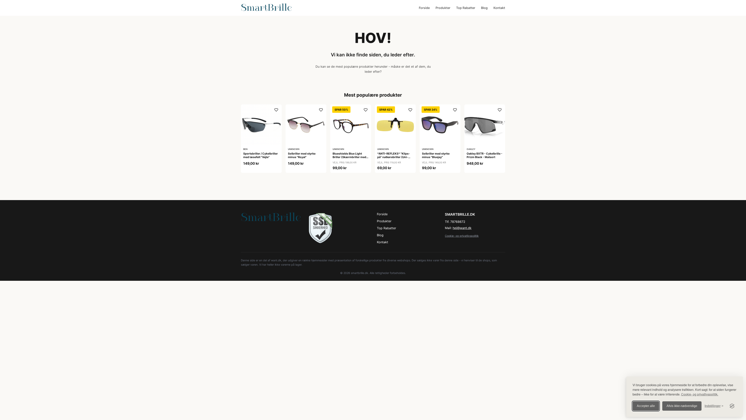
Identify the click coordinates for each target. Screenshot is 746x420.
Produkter (443, 8)
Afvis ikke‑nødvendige (682, 406)
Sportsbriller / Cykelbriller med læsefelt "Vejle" (260, 155)
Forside (424, 8)
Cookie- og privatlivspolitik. (699, 394)
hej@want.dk (462, 228)
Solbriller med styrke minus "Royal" (301, 155)
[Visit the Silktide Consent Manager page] (732, 406)
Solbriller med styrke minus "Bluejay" (436, 155)
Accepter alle (646, 406)
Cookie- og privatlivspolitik (462, 235)
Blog (484, 8)
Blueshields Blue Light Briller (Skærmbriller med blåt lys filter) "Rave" (349, 157)
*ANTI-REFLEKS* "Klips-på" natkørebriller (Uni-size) (393, 157)
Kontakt (499, 8)
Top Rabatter (465, 8)
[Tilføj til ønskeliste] (276, 109)
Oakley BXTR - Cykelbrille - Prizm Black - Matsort (484, 155)
